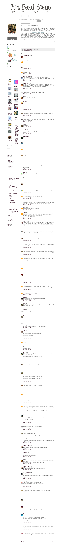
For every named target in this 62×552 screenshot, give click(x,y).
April (10, 216)
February (10, 219)
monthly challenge (16, 142)
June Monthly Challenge (12, 212)
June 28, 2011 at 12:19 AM (27, 522)
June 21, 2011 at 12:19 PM (27, 80)
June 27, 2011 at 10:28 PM (27, 486)
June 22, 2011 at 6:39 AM (27, 198)
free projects (16, 139)
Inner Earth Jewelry (26, 91)
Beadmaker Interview (16, 120)
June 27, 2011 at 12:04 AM (27, 381)
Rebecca (24, 315)
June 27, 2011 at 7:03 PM (27, 456)
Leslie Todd (25, 250)
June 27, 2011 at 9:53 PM (27, 478)
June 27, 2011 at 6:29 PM (27, 449)
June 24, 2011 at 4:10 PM (27, 312)
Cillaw (24, 212)
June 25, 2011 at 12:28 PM (27, 327)
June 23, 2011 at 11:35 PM (27, 289)
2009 (9, 223)
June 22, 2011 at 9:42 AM (27, 209)
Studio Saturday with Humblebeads (14, 178)
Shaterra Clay (25, 452)
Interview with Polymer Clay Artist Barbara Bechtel (13, 205)
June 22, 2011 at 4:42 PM (27, 254)
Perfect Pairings (16, 133)
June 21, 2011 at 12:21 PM (27, 88)
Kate (24, 124)
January (10, 220)
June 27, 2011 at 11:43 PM (27, 510)
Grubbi (24, 330)
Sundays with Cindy (12, 186)
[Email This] (34, 49)
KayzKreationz (25, 136)
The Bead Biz (17, 134)
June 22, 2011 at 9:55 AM (27, 218)
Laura (24, 201)
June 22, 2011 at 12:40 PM (27, 234)
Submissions (12, 16)
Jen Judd (24, 352)
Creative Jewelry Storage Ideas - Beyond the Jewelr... (13, 190)
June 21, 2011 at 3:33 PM (27, 109)
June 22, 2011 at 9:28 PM (27, 276)
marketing (16, 140)
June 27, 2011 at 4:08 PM (27, 422)
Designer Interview (16, 123)
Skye (24, 513)
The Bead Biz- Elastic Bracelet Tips (14, 203)
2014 (9, 156)
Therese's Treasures (26, 83)
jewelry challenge (29, 50)
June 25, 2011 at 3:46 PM (27, 338)
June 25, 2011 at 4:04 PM (27, 349)
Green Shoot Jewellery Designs (28, 425)
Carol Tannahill (25, 118)
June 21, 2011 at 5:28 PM (27, 133)
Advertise (19, 16)
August (10, 166)
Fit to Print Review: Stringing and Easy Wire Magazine (13, 182)
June (10, 168)
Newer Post (23, 541)
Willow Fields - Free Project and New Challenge (13, 171)
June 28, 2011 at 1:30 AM (27, 529)
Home (8, 16)
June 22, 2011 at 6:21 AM (27, 192)
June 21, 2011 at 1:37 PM (27, 98)
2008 (9, 224)
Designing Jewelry (16, 125)
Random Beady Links (12, 179)
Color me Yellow (11, 196)
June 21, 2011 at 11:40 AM (27, 73)
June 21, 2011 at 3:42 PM (27, 115)
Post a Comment (24, 539)
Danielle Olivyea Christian (27, 55)
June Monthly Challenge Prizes (13, 211)
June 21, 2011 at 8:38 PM (27, 151)
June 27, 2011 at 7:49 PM (27, 463)
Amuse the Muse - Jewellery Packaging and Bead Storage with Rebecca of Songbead (10, 111)
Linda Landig (25, 243)
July (9, 167)
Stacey (24, 303)
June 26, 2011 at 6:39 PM (27, 360)
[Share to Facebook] (36, 49)
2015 (9, 155)
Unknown (24, 60)
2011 (9, 160)
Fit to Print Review (16, 129)
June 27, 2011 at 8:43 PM (27, 469)
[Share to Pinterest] (37, 49)
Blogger (35, 549)
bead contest (25, 50)
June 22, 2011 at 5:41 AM (27, 186)
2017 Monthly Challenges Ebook (43, 16)
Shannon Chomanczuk (26, 445)
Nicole (24, 309)
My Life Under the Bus (26, 76)
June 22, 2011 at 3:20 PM (27, 247)
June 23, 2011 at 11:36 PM (27, 294)
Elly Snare (24, 129)
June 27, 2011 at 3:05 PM (27, 402)
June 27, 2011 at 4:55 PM (27, 429)
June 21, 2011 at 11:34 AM (27, 68)
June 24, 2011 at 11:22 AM (27, 300)
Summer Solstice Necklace (13, 180)
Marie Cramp (25, 273)
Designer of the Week (12, 185)
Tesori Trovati (16, 110)
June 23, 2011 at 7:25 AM (27, 282)
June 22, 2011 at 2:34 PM (27, 240)
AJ (23, 96)
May (10, 215)
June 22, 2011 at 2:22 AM (27, 169)
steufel (24, 172)
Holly (24, 505)
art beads (16, 137)
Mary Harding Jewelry (16, 79)
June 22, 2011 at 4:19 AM (27, 174)
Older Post (53, 541)
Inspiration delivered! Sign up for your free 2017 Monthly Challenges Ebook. (31, 19)
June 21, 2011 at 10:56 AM (27, 57)
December (10, 161)
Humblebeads (16, 98)
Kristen (24, 481)
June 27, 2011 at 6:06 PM (27, 442)
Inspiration (16, 131)
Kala (24, 498)
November (10, 162)
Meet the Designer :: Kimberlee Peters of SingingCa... (13, 202)
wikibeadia (16, 143)
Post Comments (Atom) (28, 543)
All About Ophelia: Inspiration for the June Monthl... (13, 200)
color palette (16, 138)
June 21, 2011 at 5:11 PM (27, 121)
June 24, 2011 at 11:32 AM (27, 306)
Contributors (25, 16)
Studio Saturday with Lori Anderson (14, 187)
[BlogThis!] (35, 49)
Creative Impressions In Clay (16, 104)
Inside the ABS (17, 130)
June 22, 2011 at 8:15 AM (27, 204)
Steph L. (24, 297)
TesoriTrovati (25, 221)
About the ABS (32, 16)
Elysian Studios (25, 285)
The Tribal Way (25, 101)
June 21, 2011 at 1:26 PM (27, 93)
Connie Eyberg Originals (27, 141)
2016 (9, 154)
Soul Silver (16, 85)
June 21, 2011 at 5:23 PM (27, 126)
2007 (9, 225)
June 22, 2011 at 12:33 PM (27, 227)
